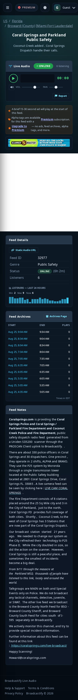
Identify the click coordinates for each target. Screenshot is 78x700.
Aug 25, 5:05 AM (17, 385)
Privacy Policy (14, 693)
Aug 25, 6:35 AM (17, 365)
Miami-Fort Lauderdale (54, 26)
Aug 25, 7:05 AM (17, 358)
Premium (47, 119)
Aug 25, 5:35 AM (17, 378)
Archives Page (58, 316)
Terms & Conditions (41, 688)
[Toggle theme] (45, 7)
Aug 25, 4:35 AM (17, 392)
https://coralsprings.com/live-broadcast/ (39, 645)
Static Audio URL (25, 250)
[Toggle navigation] (7, 7)
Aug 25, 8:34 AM (17, 338)
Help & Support (15, 688)
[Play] (13, 78)
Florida (17, 21)
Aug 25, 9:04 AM (17, 332)
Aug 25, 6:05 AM (17, 372)
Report (62, 96)
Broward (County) (21, 26)
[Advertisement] (39, 192)
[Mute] (12, 87)
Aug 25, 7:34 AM (17, 352)
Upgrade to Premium (19, 128)
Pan (45, 86)
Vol (18, 86)
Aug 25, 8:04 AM (17, 345)
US (5, 21)
